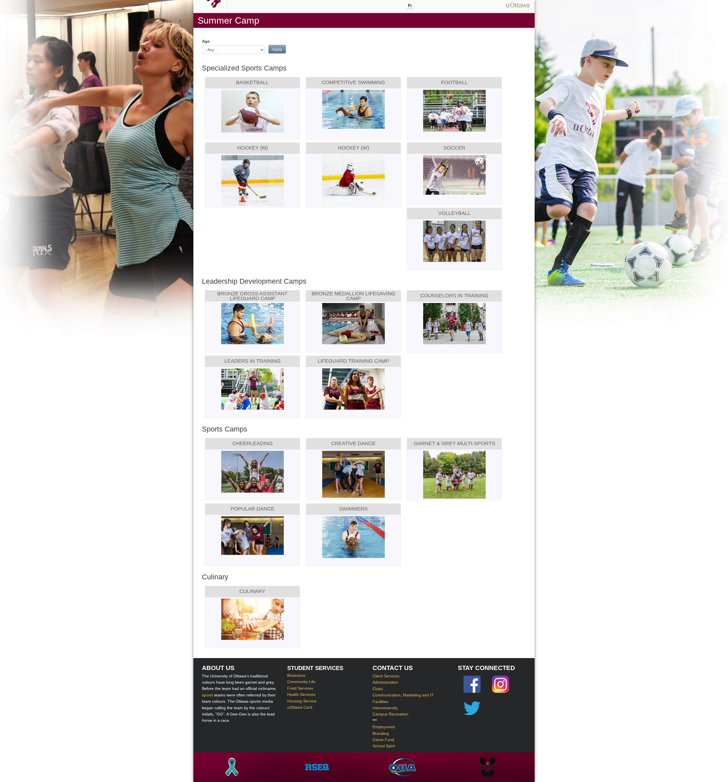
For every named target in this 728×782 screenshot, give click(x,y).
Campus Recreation (390, 714)
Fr (410, 5)
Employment (384, 727)
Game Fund (383, 739)
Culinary (252, 591)
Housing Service (302, 701)
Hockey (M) (252, 148)
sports (207, 695)
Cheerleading (252, 443)
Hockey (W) (353, 148)
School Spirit (384, 746)
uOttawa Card (299, 707)
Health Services (301, 694)
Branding (381, 733)
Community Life (301, 682)
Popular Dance (252, 509)
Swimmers (353, 509)
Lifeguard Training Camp (353, 361)
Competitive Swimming (353, 82)
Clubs (378, 688)
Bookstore (296, 675)
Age (206, 41)
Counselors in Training (454, 295)
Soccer (454, 148)
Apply (277, 49)
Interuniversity (385, 708)
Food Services (300, 688)
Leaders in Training (252, 361)
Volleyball (454, 213)
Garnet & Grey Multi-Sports (454, 443)
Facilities (380, 701)
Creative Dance (353, 443)
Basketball (252, 82)
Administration (385, 682)
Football (454, 82)
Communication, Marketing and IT (403, 695)
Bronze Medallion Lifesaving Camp (353, 295)
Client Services (386, 676)
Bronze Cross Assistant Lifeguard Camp (252, 295)
